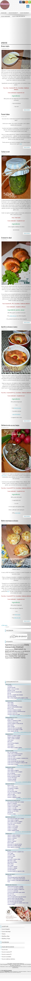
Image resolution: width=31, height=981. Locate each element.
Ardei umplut (10, 702)
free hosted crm (18, 972)
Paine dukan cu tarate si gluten (15, 747)
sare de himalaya (16, 414)
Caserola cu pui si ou (12, 713)
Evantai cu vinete (12, 814)
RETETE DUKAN (8, 970)
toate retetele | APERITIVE (25, 848)
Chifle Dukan (10, 740)
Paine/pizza (8, 654)
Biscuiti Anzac (11, 893)
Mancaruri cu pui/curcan (15, 650)
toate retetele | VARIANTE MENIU (23, 782)
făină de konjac (17, 408)
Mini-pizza (10, 741)
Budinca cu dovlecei (12, 803)
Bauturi (15, 645)
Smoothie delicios (12, 869)
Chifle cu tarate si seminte (14, 738)
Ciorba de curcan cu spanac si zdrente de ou (18, 758)
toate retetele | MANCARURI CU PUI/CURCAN (20, 715)
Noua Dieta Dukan (20, 652)
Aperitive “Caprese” (12, 841)
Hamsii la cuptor (11, 794)
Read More (27, 110)
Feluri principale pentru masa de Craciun (17, 896)
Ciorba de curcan (11, 756)
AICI (21, 144)
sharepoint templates (22, 971)
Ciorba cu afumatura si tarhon (14, 755)
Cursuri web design (6, 931)
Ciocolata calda (11, 854)
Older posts (4, 625)
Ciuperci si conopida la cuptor (14, 809)
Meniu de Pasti (13, 652)
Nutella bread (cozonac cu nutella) (15, 886)
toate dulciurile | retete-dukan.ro (24, 699)
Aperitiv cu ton (11, 839)
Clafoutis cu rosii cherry (13, 811)
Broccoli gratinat (11, 773)
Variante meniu (19, 658)
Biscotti (9, 693)
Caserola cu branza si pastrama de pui (16, 711)
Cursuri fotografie (6, 929)
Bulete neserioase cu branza (9, 521)
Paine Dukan (10, 744)
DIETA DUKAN (20, 645)
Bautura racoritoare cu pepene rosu (16, 851)
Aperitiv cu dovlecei (12, 838)
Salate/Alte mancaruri (17, 656)
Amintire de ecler (11, 687)
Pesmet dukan (5, 114)
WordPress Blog (5, 936)
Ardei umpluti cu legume (13, 770)
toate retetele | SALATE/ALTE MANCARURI (21, 815)
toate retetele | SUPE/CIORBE (24, 765)
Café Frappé (10, 853)
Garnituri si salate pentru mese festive (16, 878)
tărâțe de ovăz (17, 617)
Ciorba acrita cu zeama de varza (15, 753)
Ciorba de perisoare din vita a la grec (16, 761)
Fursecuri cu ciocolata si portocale (15, 887)
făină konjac (17, 614)
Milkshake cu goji (12, 860)
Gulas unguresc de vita (13, 731)
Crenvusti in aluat (6, 237)
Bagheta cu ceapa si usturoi (14, 735)
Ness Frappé (10, 865)
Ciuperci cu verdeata (12, 829)
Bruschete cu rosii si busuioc (14, 823)
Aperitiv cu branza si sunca (9, 327)
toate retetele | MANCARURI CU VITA (22, 732)
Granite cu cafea (11, 856)
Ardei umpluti (11, 704)
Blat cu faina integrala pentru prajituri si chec (18, 697)
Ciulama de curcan (12, 780)
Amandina (10, 686)
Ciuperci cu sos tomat (13, 827)
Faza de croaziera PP (13, 13)
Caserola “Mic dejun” (12, 777)
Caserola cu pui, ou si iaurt (14, 714)
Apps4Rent (2, 972)
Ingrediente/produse (9, 649)
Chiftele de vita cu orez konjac (10, 425)
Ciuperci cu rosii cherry (13, 806)
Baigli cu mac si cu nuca (13, 688)
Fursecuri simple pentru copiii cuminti (16, 892)
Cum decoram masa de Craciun (15, 901)
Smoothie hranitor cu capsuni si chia (16, 871)
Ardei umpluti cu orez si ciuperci (15, 771)
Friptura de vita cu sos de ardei (15, 728)
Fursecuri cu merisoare (13, 890)
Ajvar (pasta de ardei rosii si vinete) (16, 802)
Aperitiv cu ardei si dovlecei (14, 835)
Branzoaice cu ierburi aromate (14, 845)
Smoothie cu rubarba (12, 868)
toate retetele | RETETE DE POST (23, 831)
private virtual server (9, 972)
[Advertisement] (16, 30)
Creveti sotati (11, 789)
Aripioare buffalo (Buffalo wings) (15, 707)
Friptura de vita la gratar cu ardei (15, 729)
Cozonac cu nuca (12, 895)
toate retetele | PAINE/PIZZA (24, 748)
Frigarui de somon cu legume (14, 792)
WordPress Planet (6, 938)
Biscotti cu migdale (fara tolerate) (15, 694)
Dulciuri (19, 647)
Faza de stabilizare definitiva (18, 16)
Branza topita (5, 46)
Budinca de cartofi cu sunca (14, 774)
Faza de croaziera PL (24, 13)
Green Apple (10, 857)
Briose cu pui (11, 708)
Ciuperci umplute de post (13, 830)
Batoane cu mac (11, 690)
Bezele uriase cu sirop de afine (15, 691)
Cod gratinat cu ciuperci (13, 788)
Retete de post (17, 654)
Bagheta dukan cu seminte (14, 737)
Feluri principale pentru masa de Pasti (16, 877)
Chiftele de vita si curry (13, 722)
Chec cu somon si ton (13, 787)
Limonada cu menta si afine (14, 859)
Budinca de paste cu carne (14, 776)
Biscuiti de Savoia (12, 696)
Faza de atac (3, 13)
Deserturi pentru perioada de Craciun (16, 899)
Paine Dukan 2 (11, 746)
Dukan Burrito (11, 725)
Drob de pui (10, 812)
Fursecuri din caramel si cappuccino (16, 889)
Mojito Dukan (11, 863)
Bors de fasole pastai (12, 752)
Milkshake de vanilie (12, 862)
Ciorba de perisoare (12, 759)
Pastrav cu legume (12, 795)
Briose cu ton (11, 785)
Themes (3, 933)
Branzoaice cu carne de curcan (15, 844)
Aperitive (8, 645)
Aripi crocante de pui (12, 705)
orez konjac (4, 475)
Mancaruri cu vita (19, 651)
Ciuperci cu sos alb (12, 808)
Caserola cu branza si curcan (14, 710)
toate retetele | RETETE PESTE (23, 798)
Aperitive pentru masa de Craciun (15, 898)
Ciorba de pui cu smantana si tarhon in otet (17, 762)
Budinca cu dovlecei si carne (14, 720)
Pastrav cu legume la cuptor (14, 797)
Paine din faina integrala (13, 743)
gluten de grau (13, 315)
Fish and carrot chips (12, 791)
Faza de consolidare (5, 16)
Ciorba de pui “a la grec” (13, 764)
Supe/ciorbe (9, 658)
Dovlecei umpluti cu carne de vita (15, 723)
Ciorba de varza (11, 824)
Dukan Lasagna (11, 726)
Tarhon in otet (5, 152)
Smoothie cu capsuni (12, 866)
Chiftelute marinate (12, 779)
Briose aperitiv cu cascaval (14, 847)
